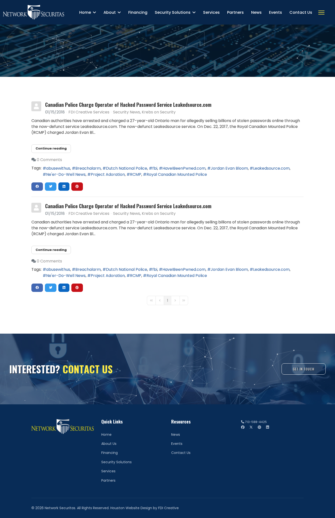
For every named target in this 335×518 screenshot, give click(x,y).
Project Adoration (108, 174)
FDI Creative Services (88, 112)
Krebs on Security (159, 112)
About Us (108, 443)
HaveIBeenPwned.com (184, 168)
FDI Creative (168, 507)
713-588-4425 (256, 422)
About (109, 12)
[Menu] (321, 12)
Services (211, 12)
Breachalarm (88, 168)
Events (275, 12)
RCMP (135, 174)
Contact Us (300, 12)
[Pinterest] (259, 427)
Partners (235, 12)
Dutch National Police (126, 168)
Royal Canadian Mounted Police (176, 174)
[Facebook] (243, 427)
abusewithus (58, 168)
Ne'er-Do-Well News (66, 174)
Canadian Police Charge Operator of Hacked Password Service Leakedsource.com (128, 104)
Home (85, 12)
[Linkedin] (267, 427)
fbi (154, 168)
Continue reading (51, 148)
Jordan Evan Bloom (229, 168)
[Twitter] (251, 427)
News (256, 12)
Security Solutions (173, 12)
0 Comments (49, 160)
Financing (137, 12)
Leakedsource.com (271, 168)
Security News (126, 112)
